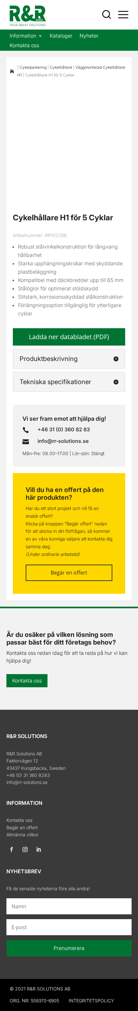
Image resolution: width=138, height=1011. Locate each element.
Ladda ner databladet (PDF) (69, 336)
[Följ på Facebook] (11, 849)
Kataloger (61, 36)
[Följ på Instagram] (25, 849)
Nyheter (89, 36)
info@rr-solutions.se (26, 782)
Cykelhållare (61, 67)
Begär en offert (69, 572)
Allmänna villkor (22, 834)
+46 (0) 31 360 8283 (28, 775)
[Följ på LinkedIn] (38, 849)
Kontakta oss (24, 45)
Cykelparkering (33, 67)
